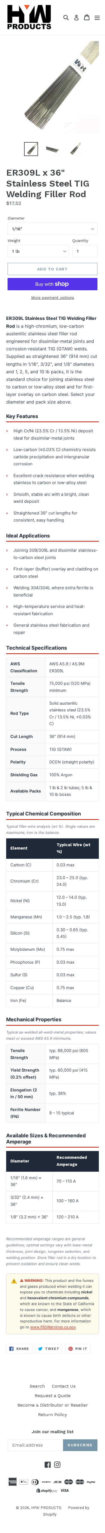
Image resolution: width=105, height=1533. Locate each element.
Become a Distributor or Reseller (52, 1405)
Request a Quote (53, 1395)
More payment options (52, 297)
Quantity (80, 240)
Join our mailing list (53, 1431)
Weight (14, 240)
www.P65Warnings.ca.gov (53, 1327)
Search (37, 1386)
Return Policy (52, 1414)
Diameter (16, 218)
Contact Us (64, 1386)
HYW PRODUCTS (46, 1508)
